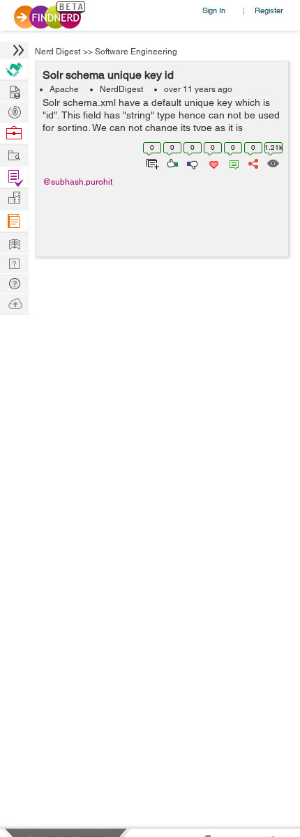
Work (14, 133)
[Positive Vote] (171, 162)
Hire (14, 69)
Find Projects (14, 154)
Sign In (213, 10)
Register (269, 10)
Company (14, 198)
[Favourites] (212, 162)
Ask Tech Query (14, 282)
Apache (64, 89)
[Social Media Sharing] (252, 162)
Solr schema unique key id (108, 75)
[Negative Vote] (191, 162)
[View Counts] (272, 162)
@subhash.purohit (77, 182)
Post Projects (14, 90)
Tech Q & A (14, 262)
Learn (14, 221)
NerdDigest (121, 89)
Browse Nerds (14, 110)
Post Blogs (14, 303)
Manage (14, 177)
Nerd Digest (57, 51)
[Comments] (231, 162)
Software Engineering (136, 51)
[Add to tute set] (151, 162)
